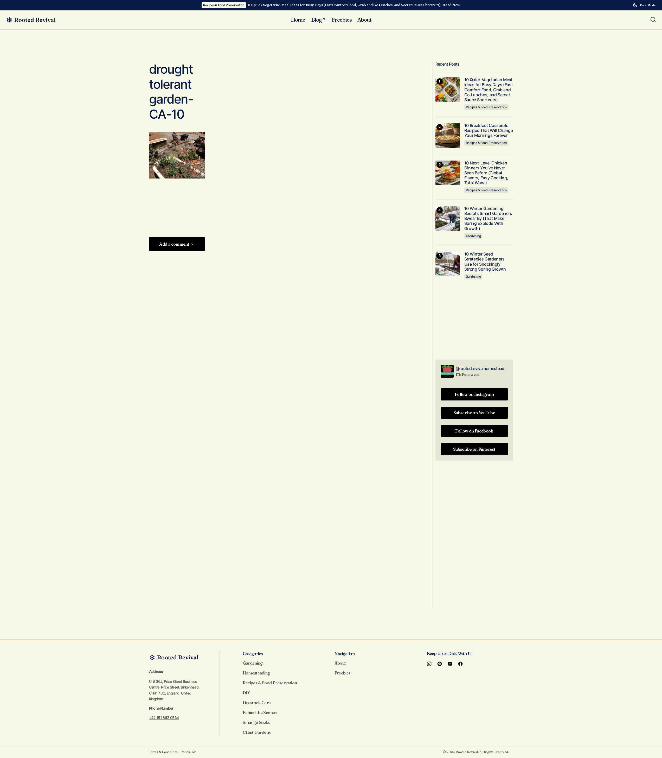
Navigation (345, 653)
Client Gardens (257, 732)
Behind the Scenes (260, 712)
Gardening (473, 236)
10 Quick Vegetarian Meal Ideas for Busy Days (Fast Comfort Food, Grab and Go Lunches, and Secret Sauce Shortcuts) (344, 5)
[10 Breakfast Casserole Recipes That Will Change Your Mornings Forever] (447, 135)
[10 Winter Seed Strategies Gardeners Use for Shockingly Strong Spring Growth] (447, 264)
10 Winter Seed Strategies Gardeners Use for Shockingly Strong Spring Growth (485, 262)
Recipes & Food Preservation (223, 5)
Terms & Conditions (163, 752)
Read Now (451, 5)
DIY (246, 692)
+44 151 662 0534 (164, 717)
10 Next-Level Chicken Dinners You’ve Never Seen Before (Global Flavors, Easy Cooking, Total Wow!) (486, 173)
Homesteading (256, 673)
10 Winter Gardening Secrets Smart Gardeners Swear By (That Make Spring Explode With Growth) (488, 218)
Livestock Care (257, 702)
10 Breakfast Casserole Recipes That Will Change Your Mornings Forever (488, 130)
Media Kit (189, 752)
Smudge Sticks (256, 722)
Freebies (343, 673)
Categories (253, 653)
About (340, 663)
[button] (644, 5)
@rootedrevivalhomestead (480, 368)
